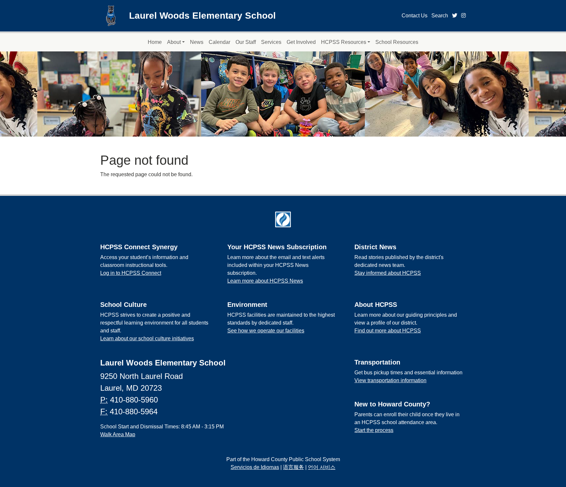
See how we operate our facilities (265, 330)
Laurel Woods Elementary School (202, 15)
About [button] (174, 42)
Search (439, 15)
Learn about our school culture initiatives (147, 338)
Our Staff (246, 42)
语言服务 (293, 467)
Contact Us (414, 15)
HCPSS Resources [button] (343, 42)
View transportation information (390, 380)
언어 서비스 (321, 467)
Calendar (219, 42)
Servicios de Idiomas (255, 467)
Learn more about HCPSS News (265, 281)
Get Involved (301, 42)
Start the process (373, 430)
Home (155, 42)
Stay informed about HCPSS (387, 273)
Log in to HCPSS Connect (130, 273)
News (196, 42)
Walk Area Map (117, 434)
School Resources (396, 42)
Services (271, 42)
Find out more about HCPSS (387, 330)
